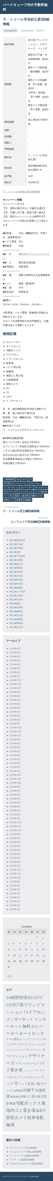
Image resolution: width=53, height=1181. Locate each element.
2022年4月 (15, 853)
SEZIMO (40, 30)
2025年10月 (15, 688)
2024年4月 (15, 759)
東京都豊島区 (16, 623)
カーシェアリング (27, 1039)
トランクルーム (25, 491)
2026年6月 (15, 656)
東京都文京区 (16, 575)
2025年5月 (15, 707)
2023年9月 (15, 786)
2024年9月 (15, 739)
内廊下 (29, 1090)
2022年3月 (15, 857)
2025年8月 (15, 696)
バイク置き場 (41, 491)
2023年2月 (15, 814)
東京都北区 (15, 552)
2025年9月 (15, 692)
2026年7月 (15, 652)
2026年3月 (15, 668)
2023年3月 (15, 810)
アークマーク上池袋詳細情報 (24, 1155)
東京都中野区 (16, 548)
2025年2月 (15, 719)
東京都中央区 (16, 544)
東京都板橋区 (16, 587)
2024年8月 (15, 743)
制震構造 (15, 1096)
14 (32, 949)
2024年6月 (15, 751)
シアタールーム (30, 1049)
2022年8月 (15, 838)
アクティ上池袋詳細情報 (22, 1159)
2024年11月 (15, 731)
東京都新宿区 (10, 30)
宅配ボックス (37, 496)
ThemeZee (33, 1176)
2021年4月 (15, 901)
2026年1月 (15, 676)
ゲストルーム (19, 1044)
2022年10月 (15, 830)
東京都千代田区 (17, 556)
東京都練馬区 (16, 611)
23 (43, 955)
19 (20, 955)
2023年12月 (15, 775)
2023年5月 (15, 802)
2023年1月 (15, 818)
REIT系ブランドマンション (16, 483)
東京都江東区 (16, 595)
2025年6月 (15, 703)
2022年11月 (15, 826)
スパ (40, 1049)
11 (14, 949)
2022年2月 (15, 861)
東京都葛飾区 (16, 619)
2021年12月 (15, 869)
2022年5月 (15, 850)
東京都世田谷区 (17, 540)
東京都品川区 (16, 564)
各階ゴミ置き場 (21, 496)
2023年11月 (15, 778)
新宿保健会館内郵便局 (15, 454)
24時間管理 (9, 479)
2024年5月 (15, 755)
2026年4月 (15, 664)
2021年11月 (15, 873)
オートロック (41, 487)
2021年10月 (15, 877)
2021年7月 (15, 889)
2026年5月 (15, 660)
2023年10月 (15, 782)
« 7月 (8, 976)
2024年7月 (15, 747)
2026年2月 (15, 672)
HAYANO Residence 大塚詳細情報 (26, 1163)
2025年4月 (15, 711)
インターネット (11, 487)
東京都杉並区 (16, 583)
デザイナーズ (10, 491)
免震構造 (18, 1090)
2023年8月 (15, 790)
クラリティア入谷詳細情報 (23, 1147)
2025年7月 (15, 699)
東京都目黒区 (16, 607)
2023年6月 (15, 798)
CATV (24, 479)
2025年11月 (15, 684)
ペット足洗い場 (29, 1083)
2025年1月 (15, 723)
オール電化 (12, 1039)
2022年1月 (15, 865)
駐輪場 (28, 500)
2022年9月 (15, 834)
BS (18, 479)
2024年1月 (15, 771)
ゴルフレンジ (16, 1049)
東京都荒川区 (16, 615)
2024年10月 (15, 735)
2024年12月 (15, 727)
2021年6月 (15, 893)
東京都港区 (15, 603)
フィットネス (25, 1077)
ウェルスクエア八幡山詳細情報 (25, 1151)
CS (30, 479)
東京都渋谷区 (16, 599)
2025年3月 (15, 715)
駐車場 (19, 500)
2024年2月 (15, 767)
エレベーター (26, 487)
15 (38, 949)
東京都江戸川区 (17, 591)
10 (9, 949)
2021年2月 (15, 909)
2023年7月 (15, 794)
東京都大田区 (16, 571)
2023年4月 (15, 806)
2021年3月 (15, 905)
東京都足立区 (16, 627)
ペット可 (8, 496)
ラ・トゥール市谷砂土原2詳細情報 (21, 191)
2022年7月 (15, 842)
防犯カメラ (9, 500)
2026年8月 (15, 648)
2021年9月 (15, 881)
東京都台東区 (16, 560)
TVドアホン (36, 483)
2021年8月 (15, 885)
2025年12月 (15, 680)
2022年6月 (15, 846)
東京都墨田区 (16, 567)
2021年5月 (15, 897)
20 (26, 955)
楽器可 (41, 1110)
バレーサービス (28, 1071)
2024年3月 (15, 763)
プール (37, 1077)
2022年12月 (15, 822)
